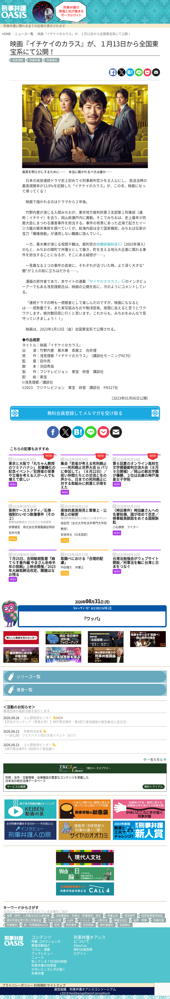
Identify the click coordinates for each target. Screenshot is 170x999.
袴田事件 (129, 916)
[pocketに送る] (147, 72)
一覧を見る (155, 759)
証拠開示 (125, 925)
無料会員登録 (83, 949)
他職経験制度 (107, 244)
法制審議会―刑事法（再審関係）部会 (78, 916)
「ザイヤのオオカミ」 (103, 281)
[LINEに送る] (139, 72)
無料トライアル (153, 787)
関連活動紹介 (40, 945)
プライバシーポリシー (17, 985)
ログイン (80, 953)
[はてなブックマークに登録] (130, 72)
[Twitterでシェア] (122, 72)
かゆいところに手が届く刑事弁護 (48, 971)
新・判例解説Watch (36, 925)
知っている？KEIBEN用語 (49, 961)
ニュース (37, 957)
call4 (70, 920)
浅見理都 (17, 60)
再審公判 (112, 916)
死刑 (57, 925)
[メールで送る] (156, 72)
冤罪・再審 (140, 920)
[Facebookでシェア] (113, 72)
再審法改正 (120, 920)
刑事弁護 (34, 60)
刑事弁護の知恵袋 (43, 965)
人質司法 (102, 920)
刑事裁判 (51, 60)
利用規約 (40, 985)
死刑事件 (71, 925)
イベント (85, 920)
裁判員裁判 (106, 925)
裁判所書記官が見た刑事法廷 (24, 920)
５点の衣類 (54, 920)
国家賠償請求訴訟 (152, 916)
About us (80, 945)
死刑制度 (88, 925)
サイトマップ (56, 985)
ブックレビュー (42, 953)
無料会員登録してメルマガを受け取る (85, 413)
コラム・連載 (40, 949)
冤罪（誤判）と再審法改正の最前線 (28, 916)
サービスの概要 (16, 787)
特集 (46, 941)
